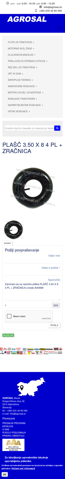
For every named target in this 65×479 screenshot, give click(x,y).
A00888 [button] (7, 243)
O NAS (5, 429)
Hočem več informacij (23, 468)
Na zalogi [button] (8, 335)
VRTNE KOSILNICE (18, 111)
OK (4, 474)
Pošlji (54, 325)
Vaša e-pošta (50, 267)
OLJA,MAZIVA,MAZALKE (21, 54)
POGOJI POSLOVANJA (14, 432)
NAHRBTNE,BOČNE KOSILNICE (24, 105)
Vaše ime (54, 255)
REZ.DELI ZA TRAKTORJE (22, 67)
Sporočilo (54, 279)
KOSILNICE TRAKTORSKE (22, 98)
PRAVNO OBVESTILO (13, 435)
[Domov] (34, 19)
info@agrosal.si (53, 7)
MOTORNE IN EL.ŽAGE (20, 48)
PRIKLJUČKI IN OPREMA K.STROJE (27, 61)
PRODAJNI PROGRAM (14, 423)
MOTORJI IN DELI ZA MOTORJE (25, 92)
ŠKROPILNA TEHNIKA (19, 79)
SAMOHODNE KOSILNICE (21, 86)
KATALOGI (7, 426)
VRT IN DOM (15, 73)
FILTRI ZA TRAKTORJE (20, 42)
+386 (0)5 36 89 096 (50, 10)
